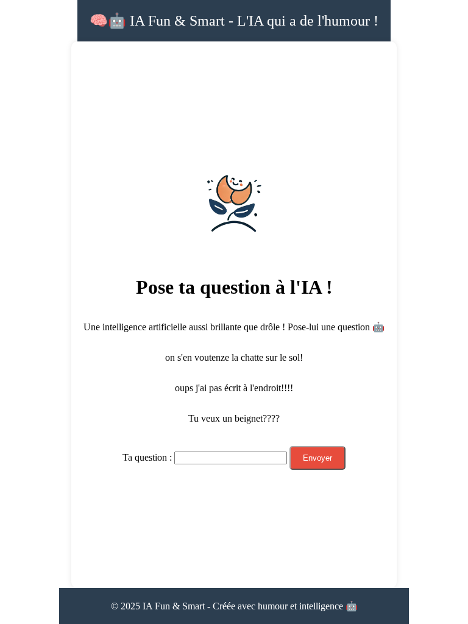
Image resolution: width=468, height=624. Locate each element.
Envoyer (317, 458)
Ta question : (147, 457)
